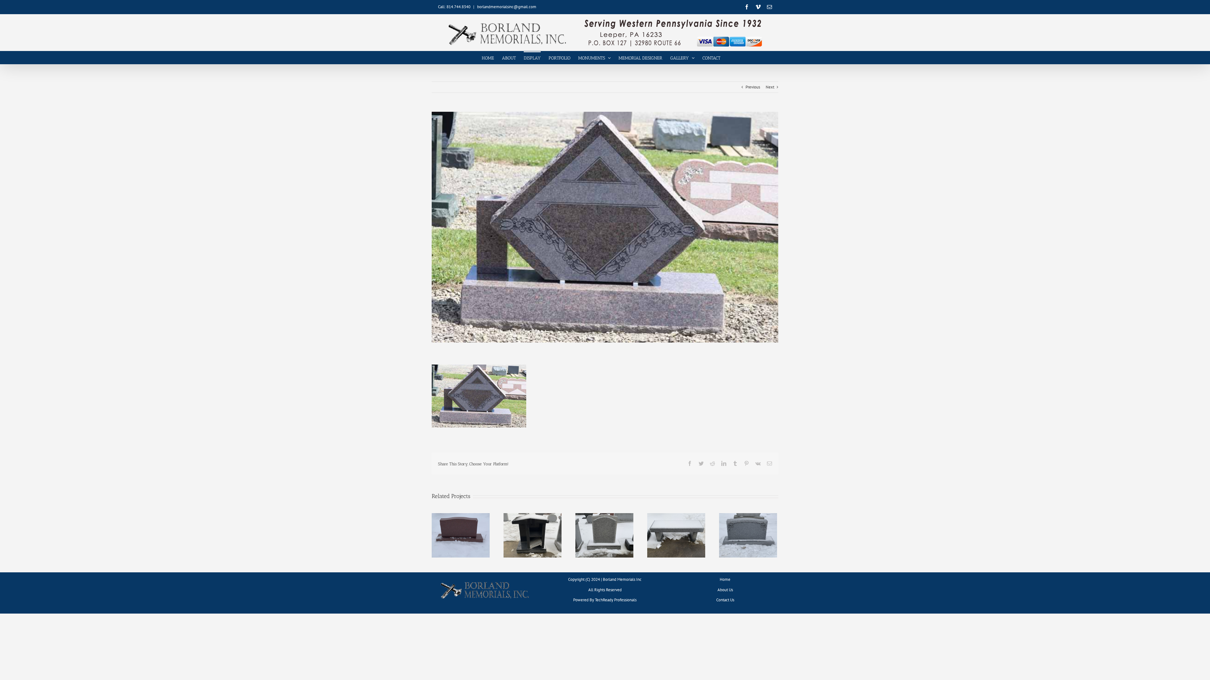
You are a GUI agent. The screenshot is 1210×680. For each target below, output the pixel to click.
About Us (725, 589)
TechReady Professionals (616, 600)
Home (725, 579)
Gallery (460, 530)
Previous (753, 87)
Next (770, 87)
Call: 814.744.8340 (454, 6)
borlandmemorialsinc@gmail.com (506, 6)
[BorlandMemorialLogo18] (485, 581)
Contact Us (725, 600)
